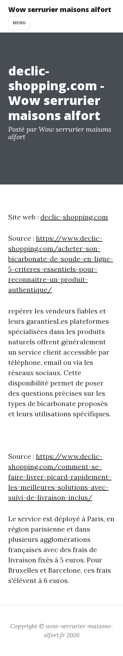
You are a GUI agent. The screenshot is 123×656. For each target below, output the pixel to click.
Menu (19, 23)
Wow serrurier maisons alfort (59, 9)
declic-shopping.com (74, 217)
